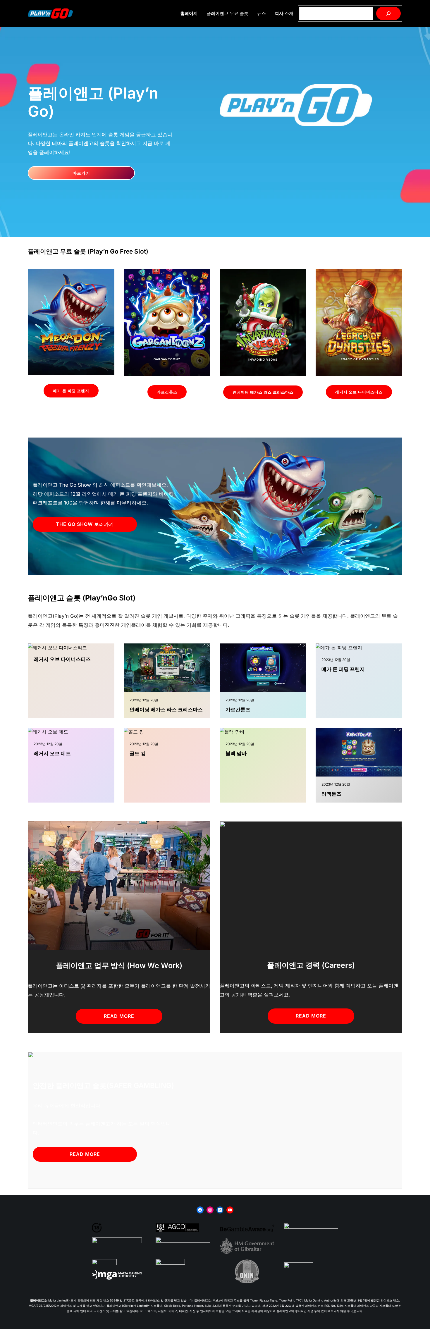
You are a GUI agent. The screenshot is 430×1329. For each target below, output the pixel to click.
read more (119, 1016)
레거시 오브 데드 (52, 753)
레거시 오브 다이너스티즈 (359, 392)
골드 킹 (138, 753)
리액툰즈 (331, 794)
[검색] (388, 13)
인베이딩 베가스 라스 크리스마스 (263, 392)
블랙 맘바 (236, 753)
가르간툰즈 (167, 392)
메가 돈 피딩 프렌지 (71, 390)
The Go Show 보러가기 (85, 524)
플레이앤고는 (39, 1300)
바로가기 (81, 173)
